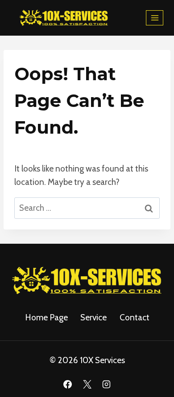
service (93, 317)
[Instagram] (106, 384)
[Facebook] (67, 384)
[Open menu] (154, 17)
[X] (87, 384)
